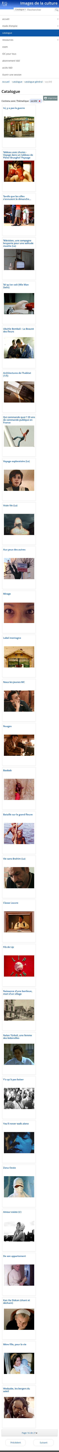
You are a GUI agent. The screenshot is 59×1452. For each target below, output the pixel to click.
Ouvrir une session (11, 74)
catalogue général (34, 81)
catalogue (17, 81)
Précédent (15, 1442)
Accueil (6, 81)
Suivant (43, 1442)
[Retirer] (39, 101)
